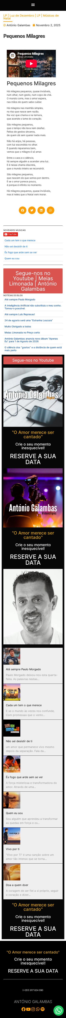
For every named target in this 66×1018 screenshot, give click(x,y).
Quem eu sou (12, 258)
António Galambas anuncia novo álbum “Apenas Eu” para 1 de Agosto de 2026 (31, 340)
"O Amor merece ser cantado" (33, 434)
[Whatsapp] (38, 1009)
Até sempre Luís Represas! (20, 314)
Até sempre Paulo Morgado (20, 299)
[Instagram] (33, 1009)
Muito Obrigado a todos (18, 326)
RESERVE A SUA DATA (33, 458)
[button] (33, 4)
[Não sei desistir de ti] (11, 728)
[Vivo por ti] (11, 836)
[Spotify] (42, 1009)
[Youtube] (28, 1009)
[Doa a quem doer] (11, 872)
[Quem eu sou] (11, 800)
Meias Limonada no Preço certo (22, 332)
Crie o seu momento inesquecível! (33, 446)
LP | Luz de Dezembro (18, 15)
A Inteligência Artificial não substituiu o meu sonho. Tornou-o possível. (33, 307)
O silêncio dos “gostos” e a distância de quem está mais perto (33, 349)
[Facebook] (23, 1009)
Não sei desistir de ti (16, 246)
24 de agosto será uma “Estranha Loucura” (29, 320)
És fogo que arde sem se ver (21, 252)
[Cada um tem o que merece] (11, 692)
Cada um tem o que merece (20, 240)
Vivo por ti (12, 849)
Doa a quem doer (17, 885)
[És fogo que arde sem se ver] (11, 764)
